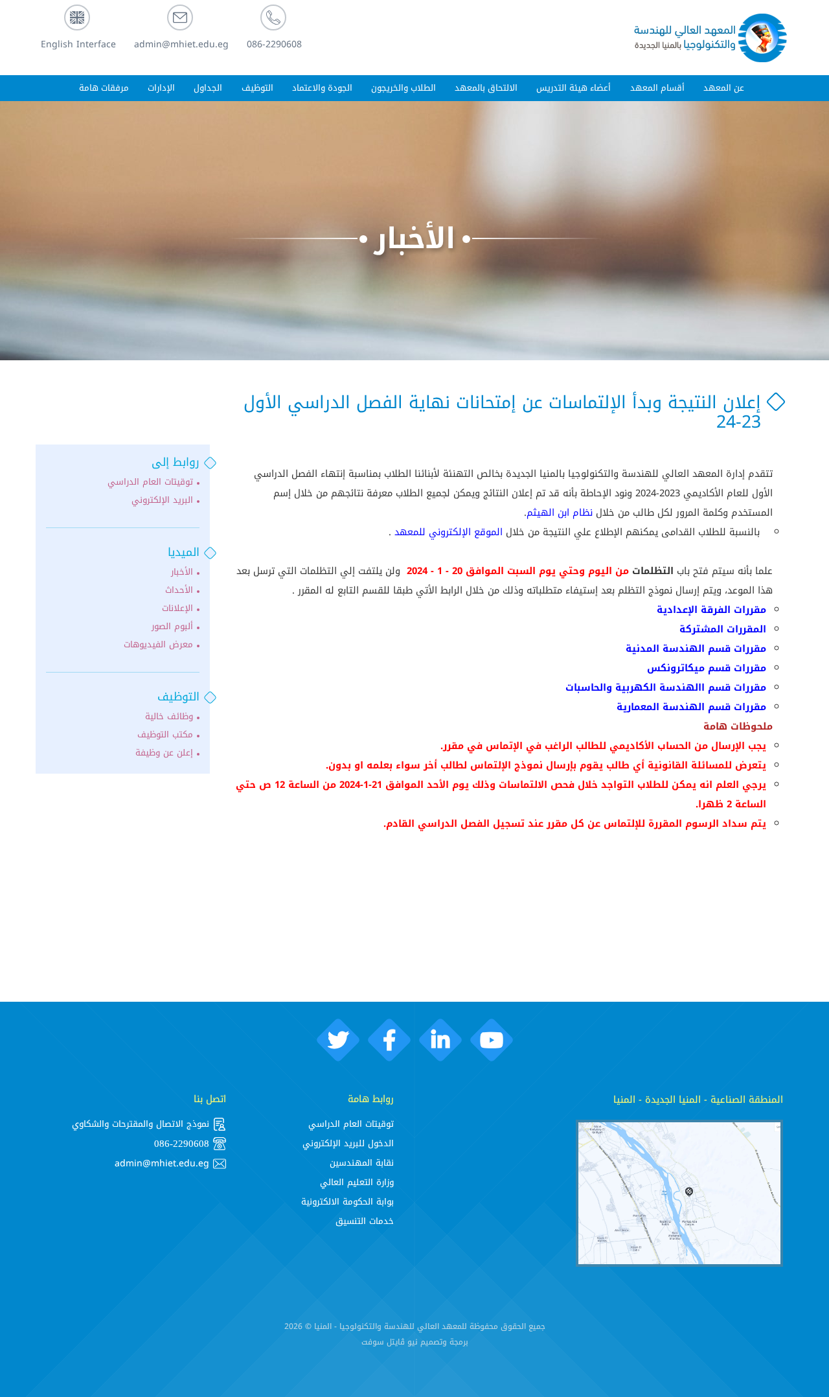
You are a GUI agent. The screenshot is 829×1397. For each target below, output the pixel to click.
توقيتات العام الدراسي (150, 482)
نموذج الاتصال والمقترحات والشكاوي (140, 1124)
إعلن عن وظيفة (164, 753)
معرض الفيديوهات (158, 644)
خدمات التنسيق (364, 1221)
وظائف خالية (169, 716)
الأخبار (414, 238)
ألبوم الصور (172, 626)
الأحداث (179, 590)
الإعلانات (177, 608)
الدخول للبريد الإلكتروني (348, 1143)
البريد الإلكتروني (162, 500)
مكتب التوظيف (165, 735)
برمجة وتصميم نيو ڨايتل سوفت (414, 1342)
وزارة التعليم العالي (357, 1182)
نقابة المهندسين (362, 1163)
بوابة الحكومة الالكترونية (347, 1202)
